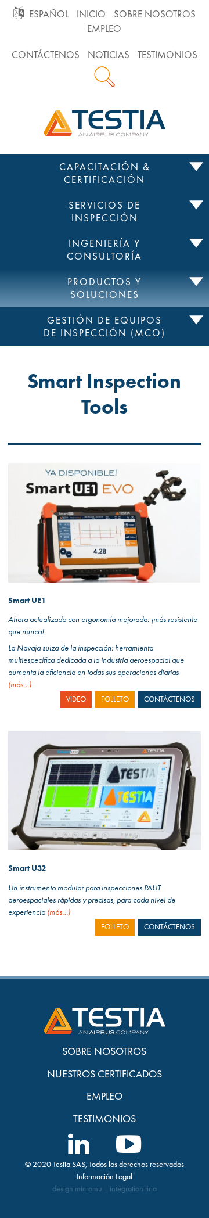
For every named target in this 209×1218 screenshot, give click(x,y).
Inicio (91, 14)
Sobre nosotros (155, 14)
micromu (88, 1188)
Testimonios (167, 55)
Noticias (108, 55)
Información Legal (104, 1176)
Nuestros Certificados (104, 1073)
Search (104, 76)
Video (76, 699)
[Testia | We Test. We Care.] (104, 122)
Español (49, 14)
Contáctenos (46, 55)
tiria (151, 1188)
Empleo (104, 29)
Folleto (115, 699)
